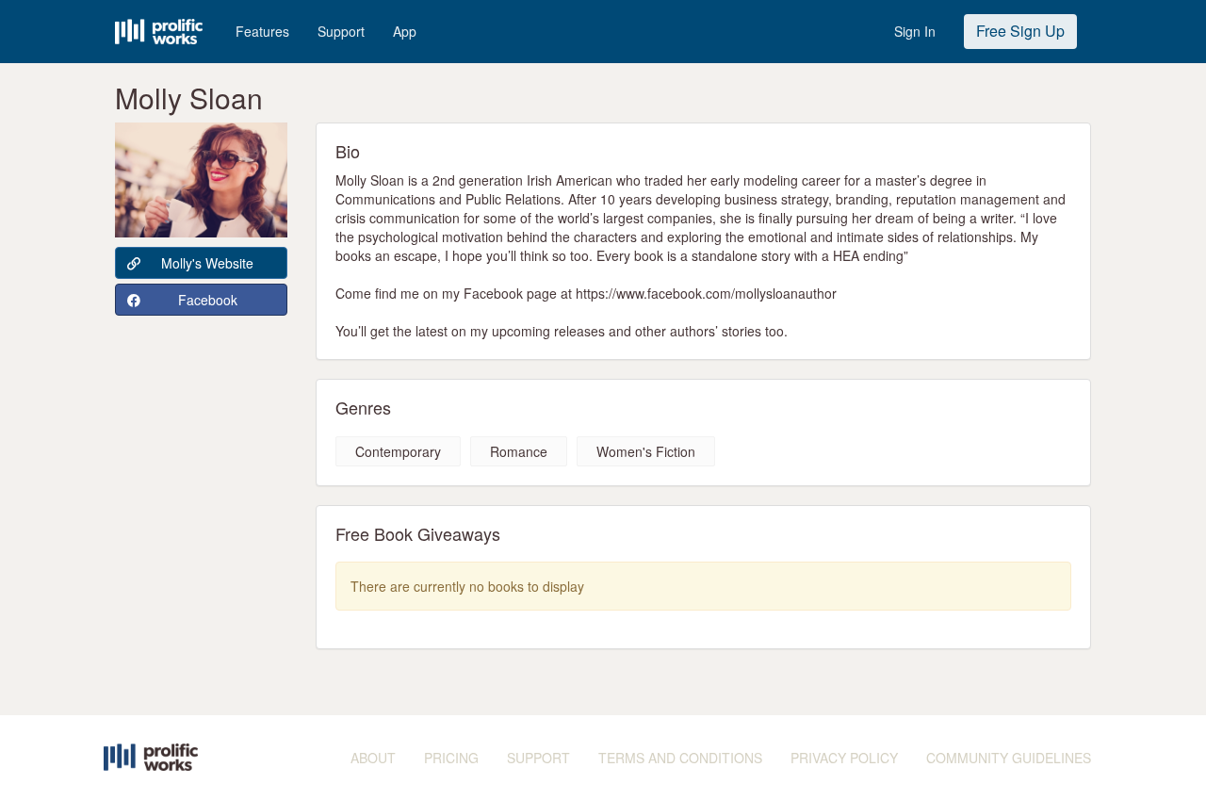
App (404, 31)
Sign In (915, 31)
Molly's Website (207, 262)
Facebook (207, 299)
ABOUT (373, 757)
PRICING (451, 757)
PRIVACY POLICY (844, 757)
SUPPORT (538, 757)
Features (262, 31)
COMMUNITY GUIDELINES (1008, 757)
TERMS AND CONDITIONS (680, 757)
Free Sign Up (1020, 30)
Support (341, 31)
